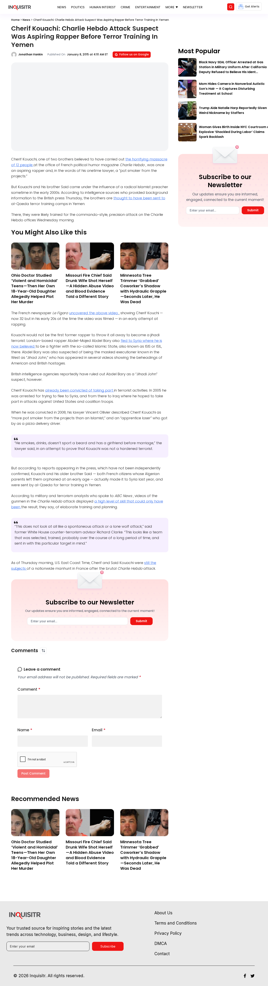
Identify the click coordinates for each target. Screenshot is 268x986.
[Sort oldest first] (43, 650)
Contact (162, 953)
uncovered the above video (94, 312)
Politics (78, 7)
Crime (125, 7)
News (61, 7)
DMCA (160, 943)
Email (99, 730)
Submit (141, 621)
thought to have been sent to (139, 198)
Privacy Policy (168, 933)
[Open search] (230, 6)
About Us (163, 912)
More (169, 7)
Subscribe (107, 946)
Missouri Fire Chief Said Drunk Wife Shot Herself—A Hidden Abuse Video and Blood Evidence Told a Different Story (90, 286)
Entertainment (147, 7)
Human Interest (102, 7)
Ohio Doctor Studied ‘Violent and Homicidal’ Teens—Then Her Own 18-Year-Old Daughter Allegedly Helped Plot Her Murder (34, 289)
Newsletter (192, 7)
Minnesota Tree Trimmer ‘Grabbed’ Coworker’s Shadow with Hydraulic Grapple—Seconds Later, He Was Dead (143, 289)
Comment (28, 689)
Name (24, 730)
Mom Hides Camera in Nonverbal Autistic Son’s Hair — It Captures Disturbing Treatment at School (232, 88)
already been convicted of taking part (79, 390)
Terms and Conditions (175, 923)
